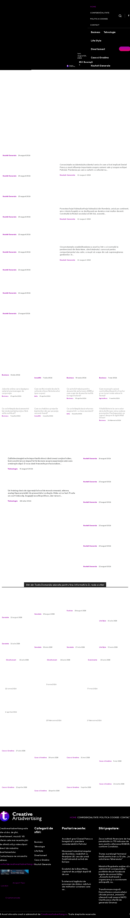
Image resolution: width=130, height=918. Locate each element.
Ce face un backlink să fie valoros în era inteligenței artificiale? (113, 369)
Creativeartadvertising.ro (54, 914)
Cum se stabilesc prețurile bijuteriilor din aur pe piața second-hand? (46, 410)
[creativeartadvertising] (71, 66)
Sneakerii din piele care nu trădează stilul (81, 604)
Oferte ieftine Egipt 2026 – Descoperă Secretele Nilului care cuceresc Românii (103, 677)
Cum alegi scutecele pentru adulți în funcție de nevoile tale (63, 675)
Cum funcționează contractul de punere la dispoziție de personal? (80, 369)
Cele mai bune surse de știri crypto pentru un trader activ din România (48, 369)
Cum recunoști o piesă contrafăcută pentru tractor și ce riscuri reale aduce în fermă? (112, 392)
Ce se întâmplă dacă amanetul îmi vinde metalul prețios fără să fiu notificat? (15, 410)
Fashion (70, 611)
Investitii (37, 378)
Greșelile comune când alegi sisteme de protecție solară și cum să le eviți (81, 748)
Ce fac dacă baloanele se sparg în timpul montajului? (22, 703)
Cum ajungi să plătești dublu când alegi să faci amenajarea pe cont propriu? (16, 778)
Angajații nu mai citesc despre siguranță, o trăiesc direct (40, 482)
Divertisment (11, 660)
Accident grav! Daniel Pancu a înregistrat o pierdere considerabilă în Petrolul (92, 153)
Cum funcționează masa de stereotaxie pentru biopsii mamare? (15, 608)
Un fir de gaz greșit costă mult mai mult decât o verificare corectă (47, 638)
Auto (36, 396)
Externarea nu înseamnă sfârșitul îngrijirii (46, 606)
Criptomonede (12, 898)
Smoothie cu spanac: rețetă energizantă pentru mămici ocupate (112, 638)
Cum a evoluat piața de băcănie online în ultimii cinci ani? (112, 776)
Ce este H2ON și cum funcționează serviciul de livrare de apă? (16, 368)
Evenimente (92, 660)
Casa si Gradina (8, 751)
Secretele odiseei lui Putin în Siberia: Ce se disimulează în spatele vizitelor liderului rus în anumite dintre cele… (26, 228)
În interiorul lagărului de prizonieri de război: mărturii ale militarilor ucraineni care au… (76, 885)
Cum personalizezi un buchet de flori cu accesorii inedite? (21, 652)
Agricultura (103, 398)
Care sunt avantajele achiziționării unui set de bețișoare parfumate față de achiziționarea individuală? (105, 707)
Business (5, 375)
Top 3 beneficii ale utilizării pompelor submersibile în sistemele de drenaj (79, 778)
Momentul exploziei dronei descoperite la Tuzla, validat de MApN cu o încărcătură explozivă (27, 263)
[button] (120, 15)
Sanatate (5, 617)
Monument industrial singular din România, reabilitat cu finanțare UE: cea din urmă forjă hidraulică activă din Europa (94, 194)
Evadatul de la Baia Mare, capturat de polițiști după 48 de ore (93, 235)
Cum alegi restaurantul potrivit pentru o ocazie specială (105, 652)
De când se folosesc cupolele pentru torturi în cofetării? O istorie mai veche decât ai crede (48, 779)
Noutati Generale (9, 155)
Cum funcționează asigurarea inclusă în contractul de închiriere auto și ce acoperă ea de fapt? (64, 707)
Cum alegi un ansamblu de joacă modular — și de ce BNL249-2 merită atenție (64, 650)
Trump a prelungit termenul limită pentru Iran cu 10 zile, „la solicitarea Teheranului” (114, 856)
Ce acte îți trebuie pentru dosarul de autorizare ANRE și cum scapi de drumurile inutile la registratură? (80, 392)
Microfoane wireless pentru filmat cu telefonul (37, 450)
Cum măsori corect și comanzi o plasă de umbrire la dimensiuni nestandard (48, 748)
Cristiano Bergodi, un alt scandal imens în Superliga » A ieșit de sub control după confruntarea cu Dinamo (26, 246)
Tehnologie (13, 469)
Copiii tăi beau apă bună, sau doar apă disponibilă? (14, 636)
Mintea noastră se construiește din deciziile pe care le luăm (78, 638)
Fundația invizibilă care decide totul (16, 745)
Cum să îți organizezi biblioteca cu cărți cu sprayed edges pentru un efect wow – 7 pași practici (113, 609)
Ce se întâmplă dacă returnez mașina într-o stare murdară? (80, 409)
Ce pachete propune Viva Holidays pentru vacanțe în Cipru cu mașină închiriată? (21, 677)
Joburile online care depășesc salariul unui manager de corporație (15, 391)
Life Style (102, 621)
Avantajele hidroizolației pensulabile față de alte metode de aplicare (111, 750)
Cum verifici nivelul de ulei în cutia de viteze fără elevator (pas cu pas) (47, 391)
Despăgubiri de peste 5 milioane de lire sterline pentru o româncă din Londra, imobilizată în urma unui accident (25, 149)
